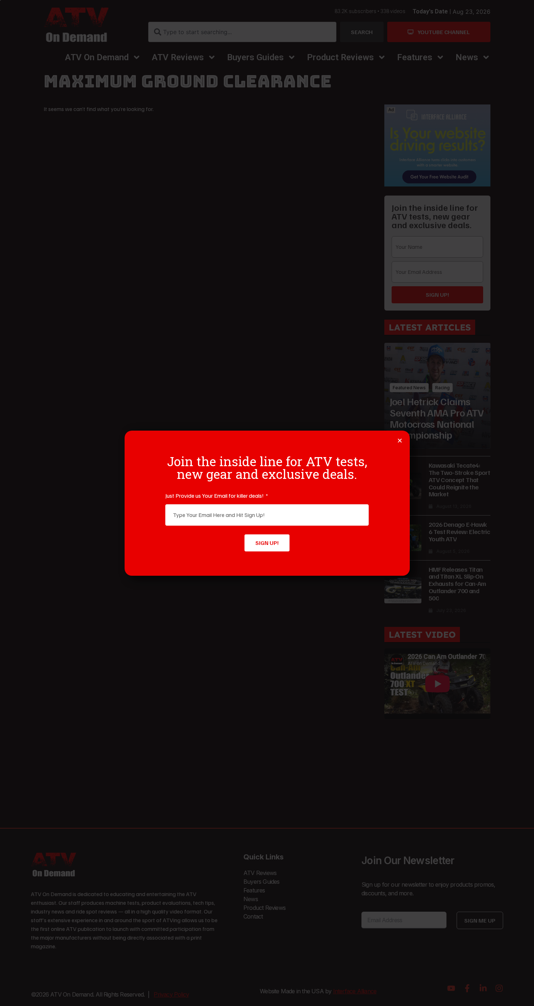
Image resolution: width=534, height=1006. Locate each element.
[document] (267, 503)
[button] (399, 440)
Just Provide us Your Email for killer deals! (215, 495)
